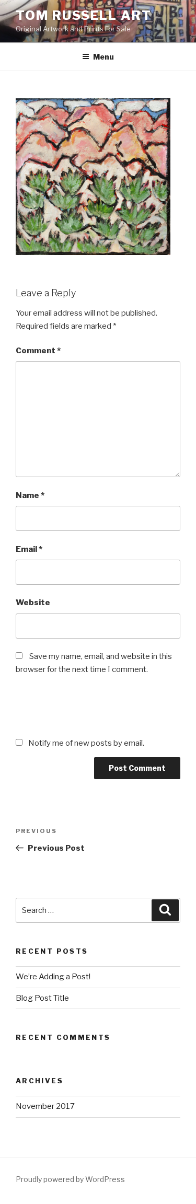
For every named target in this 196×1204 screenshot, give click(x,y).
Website (33, 602)
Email (29, 549)
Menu (103, 56)
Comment (38, 350)
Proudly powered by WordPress (70, 1179)
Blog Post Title (42, 998)
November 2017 (45, 1106)
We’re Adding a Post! (53, 976)
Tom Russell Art (84, 15)
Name (30, 495)
